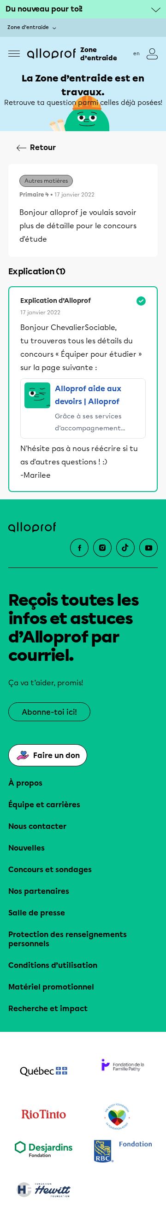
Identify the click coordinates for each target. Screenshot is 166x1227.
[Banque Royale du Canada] (123, 1152)
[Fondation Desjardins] (43, 1152)
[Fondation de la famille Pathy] (123, 1072)
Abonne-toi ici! (49, 712)
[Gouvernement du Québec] (43, 1072)
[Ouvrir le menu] (14, 54)
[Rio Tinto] (43, 1117)
